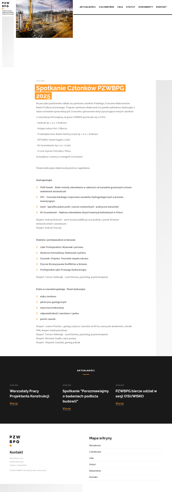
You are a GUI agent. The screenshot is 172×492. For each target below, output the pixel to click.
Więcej (14, 403)
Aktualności (88, 7)
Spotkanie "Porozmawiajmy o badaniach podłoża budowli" (86, 396)
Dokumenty (146, 7)
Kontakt (161, 7)
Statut (130, 7)
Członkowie (106, 7)
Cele (120, 7)
